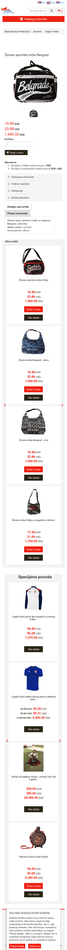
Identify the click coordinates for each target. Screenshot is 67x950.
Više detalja (33, 317)
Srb (43, 2)
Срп (62, 2)
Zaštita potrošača (20, 197)
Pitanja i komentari (17, 213)
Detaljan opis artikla (18, 206)
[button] (3, 403)
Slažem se (34, 946)
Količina (9, 139)
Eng (52, 2)
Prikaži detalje (17, 946)
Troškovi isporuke (20, 183)
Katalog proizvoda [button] (35, 19)
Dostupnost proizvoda (22, 176)
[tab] (33, 176)
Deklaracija (17, 190)
